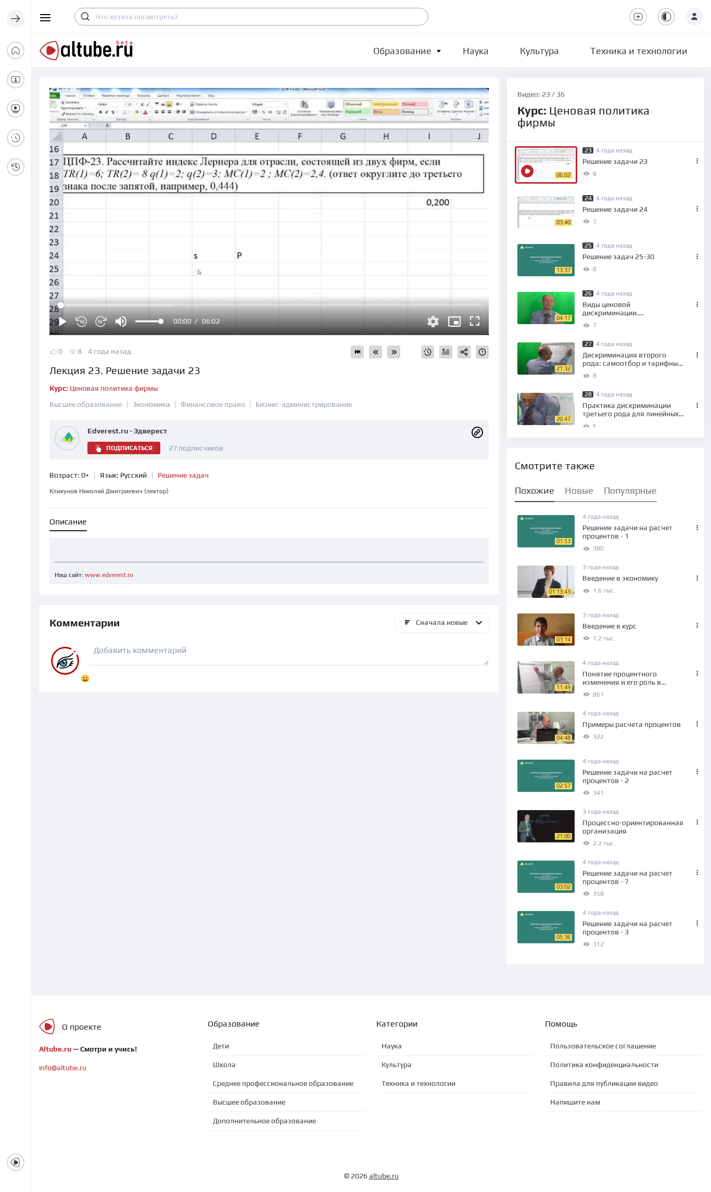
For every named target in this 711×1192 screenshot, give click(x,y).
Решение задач (183, 475)
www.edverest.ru (109, 575)
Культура (397, 1064)
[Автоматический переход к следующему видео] (357, 351)
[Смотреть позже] (427, 351)
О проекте (81, 1027)
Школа (224, 1064)
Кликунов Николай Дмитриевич (109, 491)
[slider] (149, 321)
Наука (392, 1046)
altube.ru (384, 1176)
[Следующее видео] (393, 351)
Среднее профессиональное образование (283, 1083)
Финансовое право (213, 404)
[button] (402, 50)
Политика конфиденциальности (604, 1064)
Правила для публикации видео (604, 1083)
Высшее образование (85, 404)
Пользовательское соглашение (603, 1046)
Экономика (151, 404)
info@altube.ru (62, 1067)
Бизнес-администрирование (304, 404)
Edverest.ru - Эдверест (127, 431)
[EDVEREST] (477, 432)
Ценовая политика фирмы (103, 388)
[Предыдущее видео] (375, 351)
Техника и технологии (418, 1083)
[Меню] (15, 19)
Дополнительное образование (264, 1121)
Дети (221, 1046)
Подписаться (129, 448)
